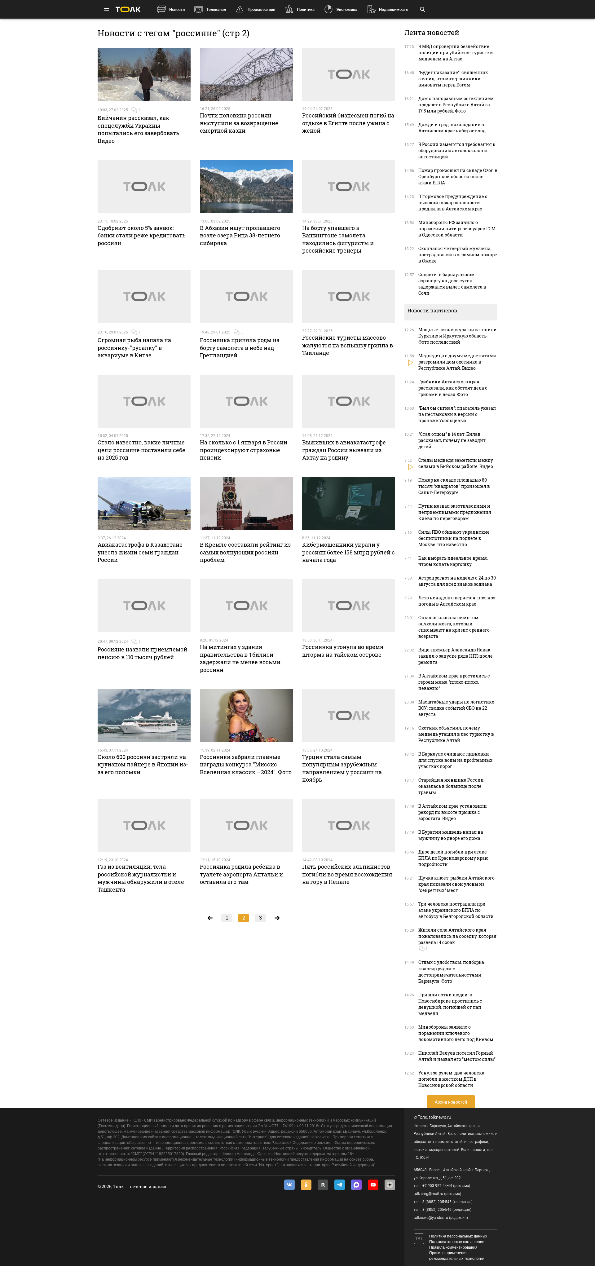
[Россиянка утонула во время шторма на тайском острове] (348, 606)
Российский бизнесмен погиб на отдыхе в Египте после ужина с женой (348, 123)
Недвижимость (393, 9)
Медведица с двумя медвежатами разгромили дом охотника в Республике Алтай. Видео (457, 362)
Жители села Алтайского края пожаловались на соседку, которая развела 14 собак (457, 936)
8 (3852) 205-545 (437, 1202)
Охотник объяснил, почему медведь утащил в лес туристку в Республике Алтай (456, 734)
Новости (177, 9)
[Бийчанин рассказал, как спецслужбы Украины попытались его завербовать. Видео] (144, 74)
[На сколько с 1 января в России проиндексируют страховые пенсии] (246, 401)
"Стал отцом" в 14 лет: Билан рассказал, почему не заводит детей (452, 440)
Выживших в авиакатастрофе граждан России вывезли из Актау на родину (344, 450)
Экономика (346, 9)
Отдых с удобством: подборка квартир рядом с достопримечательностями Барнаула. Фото (451, 971)
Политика (306, 9)
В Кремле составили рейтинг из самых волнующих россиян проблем (245, 552)
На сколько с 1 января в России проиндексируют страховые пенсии (243, 450)
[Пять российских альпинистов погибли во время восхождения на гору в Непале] (348, 825)
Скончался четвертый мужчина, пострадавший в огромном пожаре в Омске (457, 254)
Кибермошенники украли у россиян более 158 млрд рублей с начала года (348, 552)
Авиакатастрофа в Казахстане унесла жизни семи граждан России (140, 552)
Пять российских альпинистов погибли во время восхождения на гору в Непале (347, 874)
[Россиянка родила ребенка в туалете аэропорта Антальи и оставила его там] (246, 825)
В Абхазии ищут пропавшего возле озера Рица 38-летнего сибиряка (240, 235)
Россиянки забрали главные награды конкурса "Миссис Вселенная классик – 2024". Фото (246, 764)
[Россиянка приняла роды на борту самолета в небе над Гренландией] (246, 296)
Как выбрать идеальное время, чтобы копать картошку (453, 561)
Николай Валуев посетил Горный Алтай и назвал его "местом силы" (457, 1056)
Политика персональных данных (458, 1236)
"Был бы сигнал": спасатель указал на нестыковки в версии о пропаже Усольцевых (457, 414)
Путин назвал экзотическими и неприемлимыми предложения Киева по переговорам (454, 512)
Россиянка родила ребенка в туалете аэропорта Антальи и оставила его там (241, 874)
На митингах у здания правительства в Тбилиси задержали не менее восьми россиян (240, 658)
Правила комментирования (453, 1247)
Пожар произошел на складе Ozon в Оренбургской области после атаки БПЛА (457, 176)
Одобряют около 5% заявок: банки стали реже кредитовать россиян (142, 235)
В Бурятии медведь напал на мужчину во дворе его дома (450, 835)
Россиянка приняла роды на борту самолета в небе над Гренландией (240, 347)
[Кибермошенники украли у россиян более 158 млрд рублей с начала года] (348, 503)
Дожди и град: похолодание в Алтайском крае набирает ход (452, 127)
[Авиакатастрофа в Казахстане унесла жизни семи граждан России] (144, 503)
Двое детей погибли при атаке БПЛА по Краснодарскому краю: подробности (453, 858)
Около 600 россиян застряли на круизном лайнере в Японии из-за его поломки (143, 764)
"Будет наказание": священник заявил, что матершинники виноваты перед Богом (453, 78)
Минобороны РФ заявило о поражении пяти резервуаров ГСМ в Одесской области (457, 228)
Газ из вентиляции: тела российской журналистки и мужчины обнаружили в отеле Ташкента (141, 878)
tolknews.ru (440, 1117)
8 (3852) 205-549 (437, 1209)
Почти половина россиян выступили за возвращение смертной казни (239, 123)
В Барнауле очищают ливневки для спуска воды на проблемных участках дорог (455, 760)
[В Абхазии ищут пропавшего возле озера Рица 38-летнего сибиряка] (246, 186)
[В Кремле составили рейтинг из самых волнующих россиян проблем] (246, 503)
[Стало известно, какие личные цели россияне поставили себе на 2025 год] (144, 401)
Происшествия (261, 9)
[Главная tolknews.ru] (128, 9)
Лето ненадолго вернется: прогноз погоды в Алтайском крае (456, 601)
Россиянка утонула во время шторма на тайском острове (342, 650)
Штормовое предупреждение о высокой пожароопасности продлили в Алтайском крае (452, 202)
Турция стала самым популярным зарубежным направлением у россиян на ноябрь (342, 768)
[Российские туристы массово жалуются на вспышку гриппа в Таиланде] (348, 296)
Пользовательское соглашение (456, 1242)
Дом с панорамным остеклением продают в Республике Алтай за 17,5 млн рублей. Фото (456, 104)
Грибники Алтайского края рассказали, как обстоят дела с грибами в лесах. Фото (452, 388)
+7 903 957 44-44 (437, 1186)
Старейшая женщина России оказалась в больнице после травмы (451, 786)
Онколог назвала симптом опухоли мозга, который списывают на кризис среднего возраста (454, 627)
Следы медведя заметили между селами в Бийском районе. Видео (455, 463)
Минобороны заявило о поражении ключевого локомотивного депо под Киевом (455, 1033)
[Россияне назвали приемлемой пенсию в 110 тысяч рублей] (144, 606)
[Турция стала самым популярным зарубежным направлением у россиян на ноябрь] (348, 715)
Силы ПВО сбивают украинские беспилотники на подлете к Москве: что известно (454, 538)
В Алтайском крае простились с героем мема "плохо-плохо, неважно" (454, 682)
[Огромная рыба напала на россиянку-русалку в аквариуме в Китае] (144, 296)
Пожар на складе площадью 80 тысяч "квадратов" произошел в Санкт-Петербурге (454, 486)
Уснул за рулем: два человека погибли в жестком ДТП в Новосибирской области (451, 1079)
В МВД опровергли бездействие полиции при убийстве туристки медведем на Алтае (455, 52)
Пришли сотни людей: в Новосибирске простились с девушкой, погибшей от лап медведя (450, 1004)
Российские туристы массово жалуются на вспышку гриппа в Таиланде (347, 345)
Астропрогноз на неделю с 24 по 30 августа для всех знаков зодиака (457, 581)
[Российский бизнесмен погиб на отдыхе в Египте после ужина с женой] (348, 74)
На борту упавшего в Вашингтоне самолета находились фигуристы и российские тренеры (338, 239)
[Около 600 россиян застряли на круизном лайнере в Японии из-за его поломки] (144, 715)
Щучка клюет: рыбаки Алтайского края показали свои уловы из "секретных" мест (456, 884)
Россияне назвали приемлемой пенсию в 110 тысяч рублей (142, 653)
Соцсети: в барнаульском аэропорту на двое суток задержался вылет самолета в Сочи (452, 283)
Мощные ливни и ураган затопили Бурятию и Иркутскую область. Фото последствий (457, 336)
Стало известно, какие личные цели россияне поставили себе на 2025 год (141, 450)
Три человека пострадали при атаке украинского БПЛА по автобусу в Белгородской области (456, 910)
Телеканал (216, 9)
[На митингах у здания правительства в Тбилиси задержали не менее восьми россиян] (246, 606)
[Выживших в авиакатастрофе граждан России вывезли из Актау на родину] (348, 401)
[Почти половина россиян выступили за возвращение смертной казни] (246, 74)
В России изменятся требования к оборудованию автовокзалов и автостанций (457, 150)
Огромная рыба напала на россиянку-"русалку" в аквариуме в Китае (134, 347)
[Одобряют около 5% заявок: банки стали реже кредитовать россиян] (144, 186)
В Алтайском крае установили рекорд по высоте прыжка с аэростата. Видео (452, 812)
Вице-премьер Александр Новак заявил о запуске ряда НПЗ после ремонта (455, 656)
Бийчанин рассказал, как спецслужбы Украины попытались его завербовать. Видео (139, 129)
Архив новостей (451, 1102)
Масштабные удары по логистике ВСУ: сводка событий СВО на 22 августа (456, 708)
